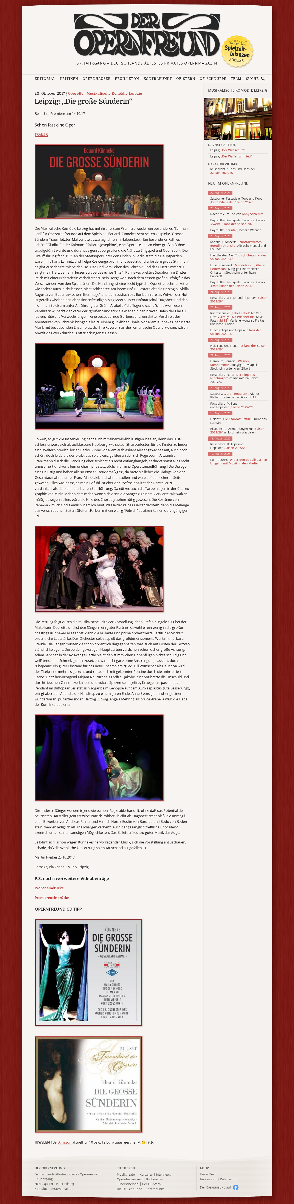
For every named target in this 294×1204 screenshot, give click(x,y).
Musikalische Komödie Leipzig (114, 94)
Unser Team (208, 1174)
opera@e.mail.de (61, 1189)
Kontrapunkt (158, 79)
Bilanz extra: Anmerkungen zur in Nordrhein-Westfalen (237, 430)
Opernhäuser (97, 79)
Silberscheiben (127, 1184)
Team (236, 79)
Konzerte (146, 1174)
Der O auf (215, 1187)
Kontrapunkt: (238, 461)
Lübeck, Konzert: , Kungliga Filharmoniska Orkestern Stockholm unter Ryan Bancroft (238, 271)
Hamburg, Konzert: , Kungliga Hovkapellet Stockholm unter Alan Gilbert (235, 364)
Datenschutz (229, 1179)
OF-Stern (185, 79)
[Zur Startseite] (147, 35)
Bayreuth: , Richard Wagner (235, 230)
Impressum (208, 1179)
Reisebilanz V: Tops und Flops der (238, 299)
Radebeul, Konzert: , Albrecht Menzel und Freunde (238, 245)
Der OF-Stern (151, 1184)
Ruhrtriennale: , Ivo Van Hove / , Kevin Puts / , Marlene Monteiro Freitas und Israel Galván (237, 318)
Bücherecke (154, 1179)
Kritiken (69, 79)
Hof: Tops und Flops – (238, 347)
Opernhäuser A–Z (129, 1179)
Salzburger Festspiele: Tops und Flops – (237, 200)
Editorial (45, 79)
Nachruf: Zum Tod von (236, 214)
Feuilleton (127, 79)
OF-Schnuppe (213, 79)
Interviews (163, 1174)
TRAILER (41, 134)
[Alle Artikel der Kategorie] (238, 119)
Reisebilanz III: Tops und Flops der (228, 446)
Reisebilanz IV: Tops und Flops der (231, 405)
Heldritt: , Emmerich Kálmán (238, 421)
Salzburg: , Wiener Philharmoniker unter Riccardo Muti (234, 395)
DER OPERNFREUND (50, 1168)
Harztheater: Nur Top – (238, 257)
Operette (76, 94)
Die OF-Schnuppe (129, 1189)
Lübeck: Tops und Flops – (235, 332)
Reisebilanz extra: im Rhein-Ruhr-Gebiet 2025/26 (234, 378)
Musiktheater (126, 1174)
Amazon (64, 1142)
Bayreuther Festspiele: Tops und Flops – (237, 222)
